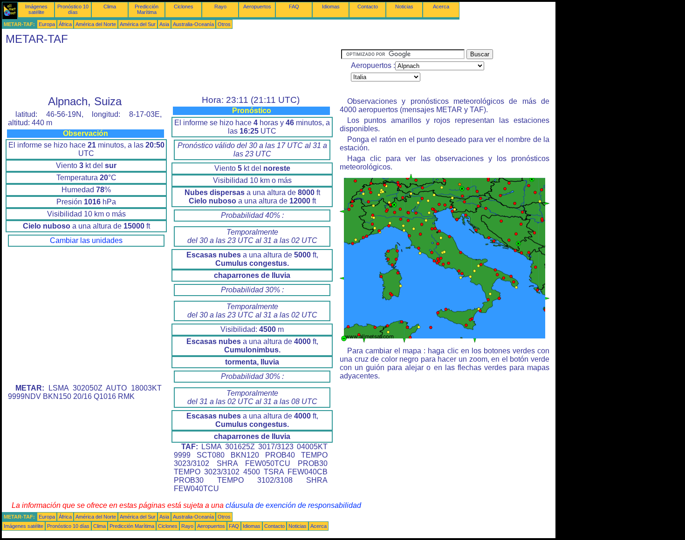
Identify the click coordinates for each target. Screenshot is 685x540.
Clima (109, 6)
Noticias (404, 6)
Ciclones (183, 6)
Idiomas (331, 6)
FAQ (294, 6)
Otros (224, 24)
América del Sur (138, 24)
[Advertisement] (171, 70)
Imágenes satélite (36, 9)
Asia (164, 24)
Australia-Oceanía (193, 24)
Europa (47, 24)
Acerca (441, 6)
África (65, 24)
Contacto (367, 6)
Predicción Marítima (146, 9)
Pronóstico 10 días (73, 9)
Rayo (220, 6)
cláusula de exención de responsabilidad (293, 505)
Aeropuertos (257, 6)
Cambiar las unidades (86, 240)
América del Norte (95, 24)
